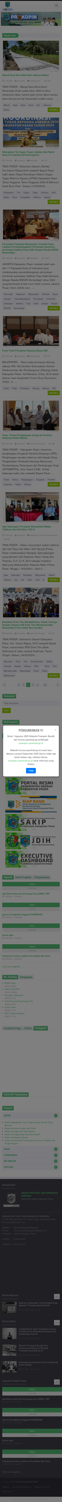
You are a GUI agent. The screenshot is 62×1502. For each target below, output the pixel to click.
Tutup (30, 770)
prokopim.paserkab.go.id (31, 743)
